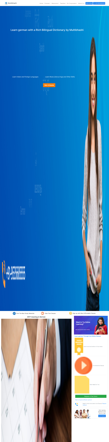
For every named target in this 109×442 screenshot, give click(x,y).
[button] (47, 3)
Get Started (102, 416)
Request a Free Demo (90, 396)
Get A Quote (49, 85)
